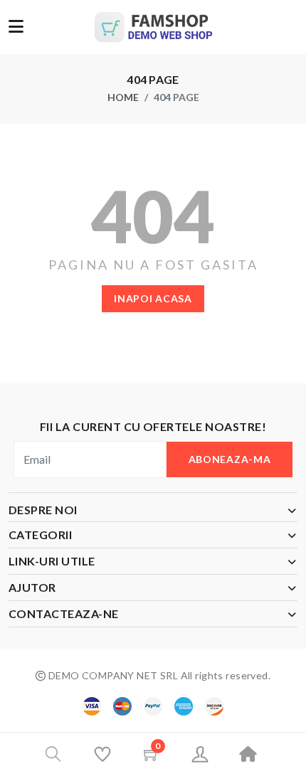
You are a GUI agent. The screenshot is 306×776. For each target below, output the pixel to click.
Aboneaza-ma (230, 459)
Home (123, 97)
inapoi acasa (152, 298)
